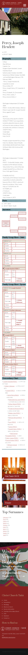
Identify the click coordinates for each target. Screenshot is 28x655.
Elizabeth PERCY (10, 350)
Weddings (6, 604)
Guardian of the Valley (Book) (11, 611)
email (5, 569)
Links (5, 613)
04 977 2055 (15, 576)
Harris (4, 521)
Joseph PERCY (9, 335)
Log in (24, 651)
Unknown (5, 517)
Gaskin (5, 533)
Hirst (4, 527)
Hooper (5, 525)
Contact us (6, 618)
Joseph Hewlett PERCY (12, 268)
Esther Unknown (16, 310)
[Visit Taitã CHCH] (14, 480)
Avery (4, 529)
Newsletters (7, 602)
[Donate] (14, 507)
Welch (4, 523)
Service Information (9, 609)
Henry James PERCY (11, 357)
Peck (4, 519)
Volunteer (6, 615)
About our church (8, 607)
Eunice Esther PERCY (11, 364)
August (5, 531)
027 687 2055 (9, 579)
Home (5, 600)
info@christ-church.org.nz (8, 637)
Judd (4, 535)
